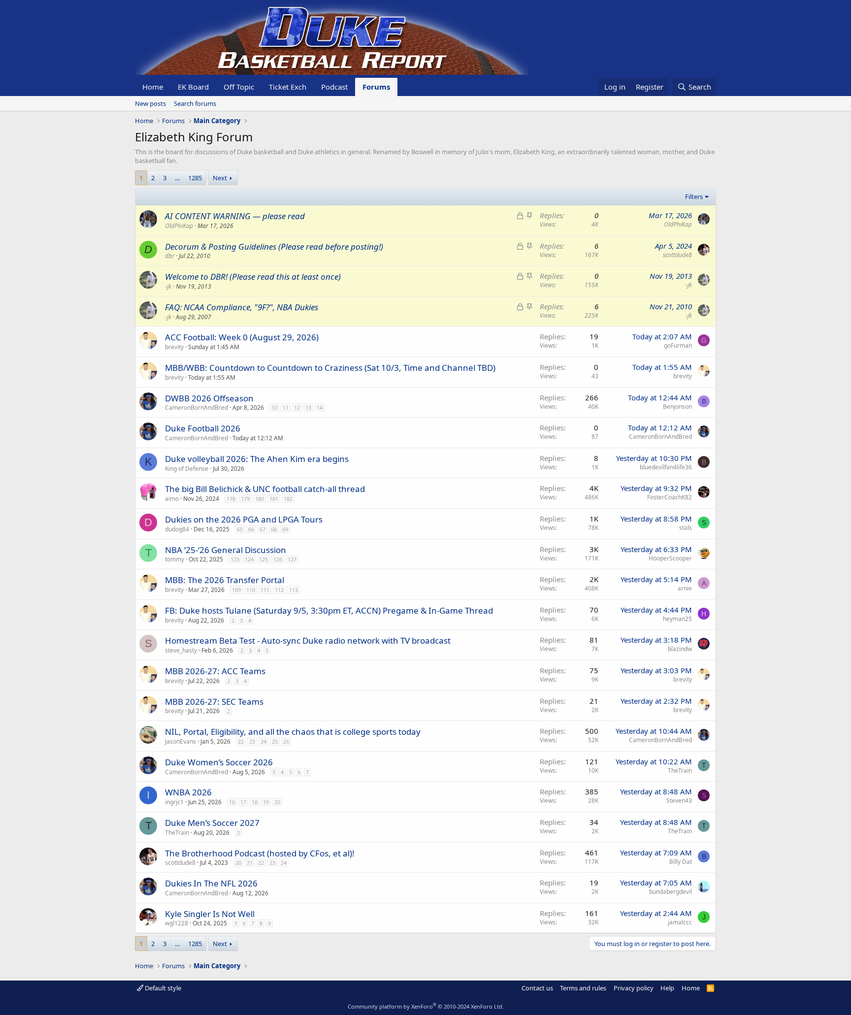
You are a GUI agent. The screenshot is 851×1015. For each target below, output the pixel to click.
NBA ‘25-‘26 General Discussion (225, 550)
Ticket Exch (287, 87)
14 (320, 407)
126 (277, 559)
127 (292, 559)
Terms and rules (583, 987)
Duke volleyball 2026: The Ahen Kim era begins (257, 458)
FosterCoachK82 (669, 497)
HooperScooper (670, 558)
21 (250, 862)
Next (220, 177)
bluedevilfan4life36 (666, 467)
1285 (195, 177)
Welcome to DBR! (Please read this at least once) (253, 276)
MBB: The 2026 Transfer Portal (224, 580)
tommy (174, 559)
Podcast (334, 87)
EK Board (193, 87)
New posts (150, 103)
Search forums (195, 103)
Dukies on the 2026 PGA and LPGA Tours (244, 519)
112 (279, 589)
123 (234, 559)
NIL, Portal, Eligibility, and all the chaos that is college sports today (293, 731)
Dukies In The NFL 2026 (211, 883)
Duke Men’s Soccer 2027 (212, 822)
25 (275, 741)
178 (231, 498)
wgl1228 (176, 923)
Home (152, 87)
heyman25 (677, 619)
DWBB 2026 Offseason (209, 398)
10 (274, 407)
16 (232, 802)
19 (266, 802)
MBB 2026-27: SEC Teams (214, 701)
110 (250, 589)
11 (286, 407)
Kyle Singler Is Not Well (210, 913)
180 (259, 498)
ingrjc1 (174, 802)
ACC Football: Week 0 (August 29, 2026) (242, 337)
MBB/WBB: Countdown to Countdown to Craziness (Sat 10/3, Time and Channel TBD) (330, 367)
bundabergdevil (670, 891)
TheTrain (680, 770)
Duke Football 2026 (202, 428)
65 (240, 529)
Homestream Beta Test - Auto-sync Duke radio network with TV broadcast (308, 640)
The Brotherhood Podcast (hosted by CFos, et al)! (260, 853)
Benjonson (677, 406)
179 (245, 498)
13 (308, 407)
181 (273, 498)
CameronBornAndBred (196, 407)
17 (243, 802)
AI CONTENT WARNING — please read (235, 216)
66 (251, 529)
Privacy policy (634, 987)
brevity (174, 347)
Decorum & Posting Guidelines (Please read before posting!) (274, 246)
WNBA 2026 (188, 792)
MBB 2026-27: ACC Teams (215, 671)
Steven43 (679, 800)
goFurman (678, 345)
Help (667, 987)
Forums (376, 87)
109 (236, 589)
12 (297, 407)
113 (293, 589)
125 (263, 559)
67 (262, 529)
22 (241, 741)
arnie (685, 588)
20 (277, 802)
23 (252, 741)
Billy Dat (680, 861)
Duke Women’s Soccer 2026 (219, 762)
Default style (162, 987)
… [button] (177, 177)
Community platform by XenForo (426, 1006)
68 (274, 529)
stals (685, 528)
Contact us (537, 987)
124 (249, 559)
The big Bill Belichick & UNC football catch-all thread (265, 488)
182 (288, 498)
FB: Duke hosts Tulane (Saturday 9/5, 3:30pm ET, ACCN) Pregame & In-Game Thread (329, 610)
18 (255, 802)
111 (265, 589)
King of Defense (186, 468)
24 (263, 741)
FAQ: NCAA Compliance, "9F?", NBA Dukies (241, 307)
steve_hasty (181, 650)
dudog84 (177, 529)
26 (286, 741)
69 (285, 529)
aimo (172, 498)
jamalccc (680, 922)
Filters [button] (694, 196)
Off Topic (239, 87)
